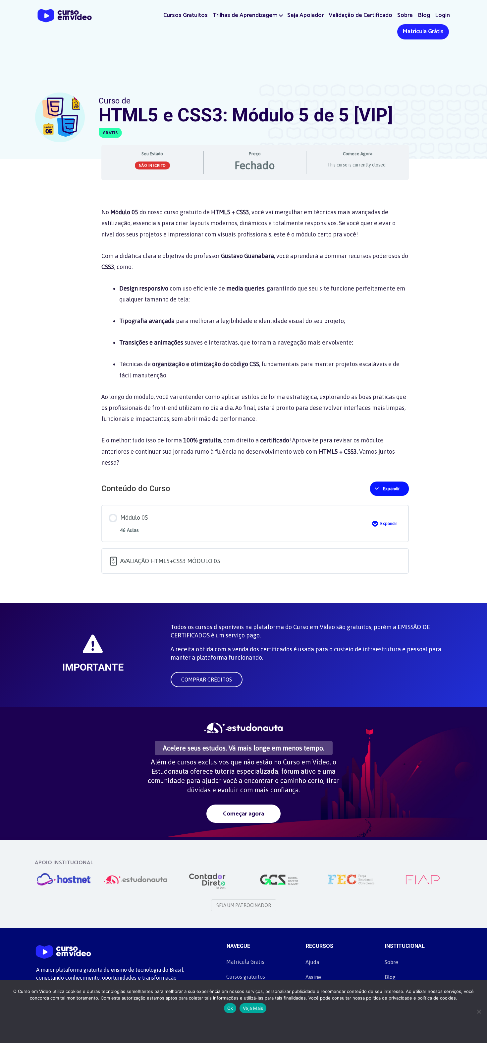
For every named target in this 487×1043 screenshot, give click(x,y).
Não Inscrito (152, 165)
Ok (230, 1008)
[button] (281, 15)
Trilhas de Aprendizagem (245, 15)
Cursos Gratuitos (185, 15)
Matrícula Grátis (423, 31)
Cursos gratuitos (245, 977)
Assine (313, 977)
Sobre (405, 15)
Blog (424, 15)
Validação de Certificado (360, 15)
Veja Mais (253, 1008)
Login (442, 15)
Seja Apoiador (305, 15)
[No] (478, 1011)
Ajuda (312, 962)
